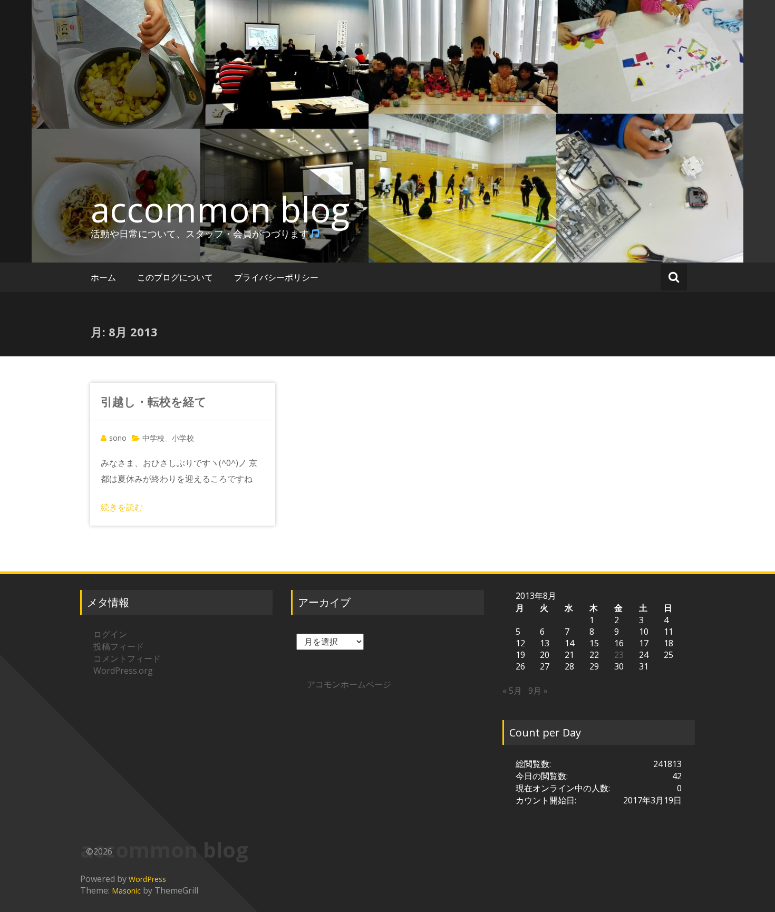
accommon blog (220, 209)
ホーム (103, 277)
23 (619, 655)
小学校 (183, 438)
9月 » (538, 690)
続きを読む (122, 507)
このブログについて (175, 277)
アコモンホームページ (349, 684)
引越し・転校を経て (154, 401)
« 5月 (512, 690)
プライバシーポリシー (276, 277)
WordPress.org (123, 670)
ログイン (110, 634)
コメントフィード (127, 658)
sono (118, 438)
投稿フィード (118, 646)
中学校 (153, 438)
